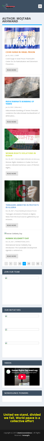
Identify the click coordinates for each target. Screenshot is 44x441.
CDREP (17, 55)
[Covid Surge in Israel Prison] (22, 38)
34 (29, 264)
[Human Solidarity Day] (22, 233)
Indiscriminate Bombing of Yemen (20, 102)
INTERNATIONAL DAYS (22, 242)
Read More (11, 70)
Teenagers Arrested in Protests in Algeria (22, 206)
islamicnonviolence (24, 433)
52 (38, 264)
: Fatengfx (26, 435)
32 (20, 264)
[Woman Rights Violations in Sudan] (22, 139)
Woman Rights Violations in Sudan (21, 154)
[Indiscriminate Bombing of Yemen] (22, 87)
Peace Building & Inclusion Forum (26, 211)
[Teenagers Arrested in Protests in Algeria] (22, 191)
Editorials (18, 107)
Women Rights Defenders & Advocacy (27, 159)
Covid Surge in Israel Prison (20, 52)
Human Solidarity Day (17, 238)
